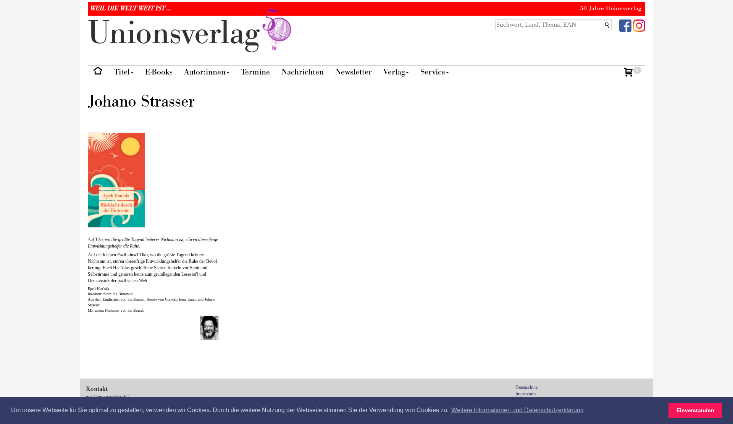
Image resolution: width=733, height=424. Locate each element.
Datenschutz (526, 387)
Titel (122, 72)
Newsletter (353, 72)
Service (432, 72)
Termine (255, 72)
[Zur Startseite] (98, 72)
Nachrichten (302, 72)
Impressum (525, 393)
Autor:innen (205, 72)
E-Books (159, 72)
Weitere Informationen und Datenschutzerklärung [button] (517, 410)
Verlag (394, 72)
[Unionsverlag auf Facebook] (625, 25)
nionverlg (178, 33)
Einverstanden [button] (695, 410)
